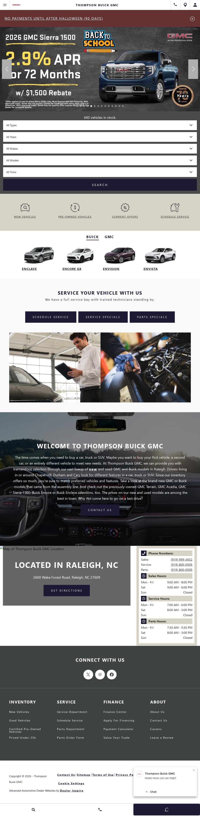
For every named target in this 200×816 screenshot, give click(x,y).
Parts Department (71, 729)
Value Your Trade (117, 737)
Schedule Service (70, 720)
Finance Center (115, 712)
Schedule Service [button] (51, 317)
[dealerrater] (100, 674)
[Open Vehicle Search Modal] (33, 809)
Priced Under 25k (22, 737)
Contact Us (158, 720)
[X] (88, 674)
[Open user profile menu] (195, 5)
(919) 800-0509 (181, 564)
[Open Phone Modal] (175, 5)
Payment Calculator (119, 729)
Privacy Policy (128, 775)
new (93, 469)
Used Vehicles (19, 720)
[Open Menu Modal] (5, 5)
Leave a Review (162, 737)
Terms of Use (103, 775)
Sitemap (83, 775)
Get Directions (66, 590)
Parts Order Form (70, 737)
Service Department (72, 712)
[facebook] (112, 674)
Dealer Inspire (72, 790)
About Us (157, 712)
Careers (156, 729)
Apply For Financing (119, 720)
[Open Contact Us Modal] (100, 809)
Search (100, 185)
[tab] (92, 237)
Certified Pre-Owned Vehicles (25, 731)
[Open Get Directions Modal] (185, 5)
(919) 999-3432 (181, 559)
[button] (77, 106)
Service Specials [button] (103, 317)
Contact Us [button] (100, 510)
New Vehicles (19, 712)
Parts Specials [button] (152, 317)
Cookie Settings (71, 783)
